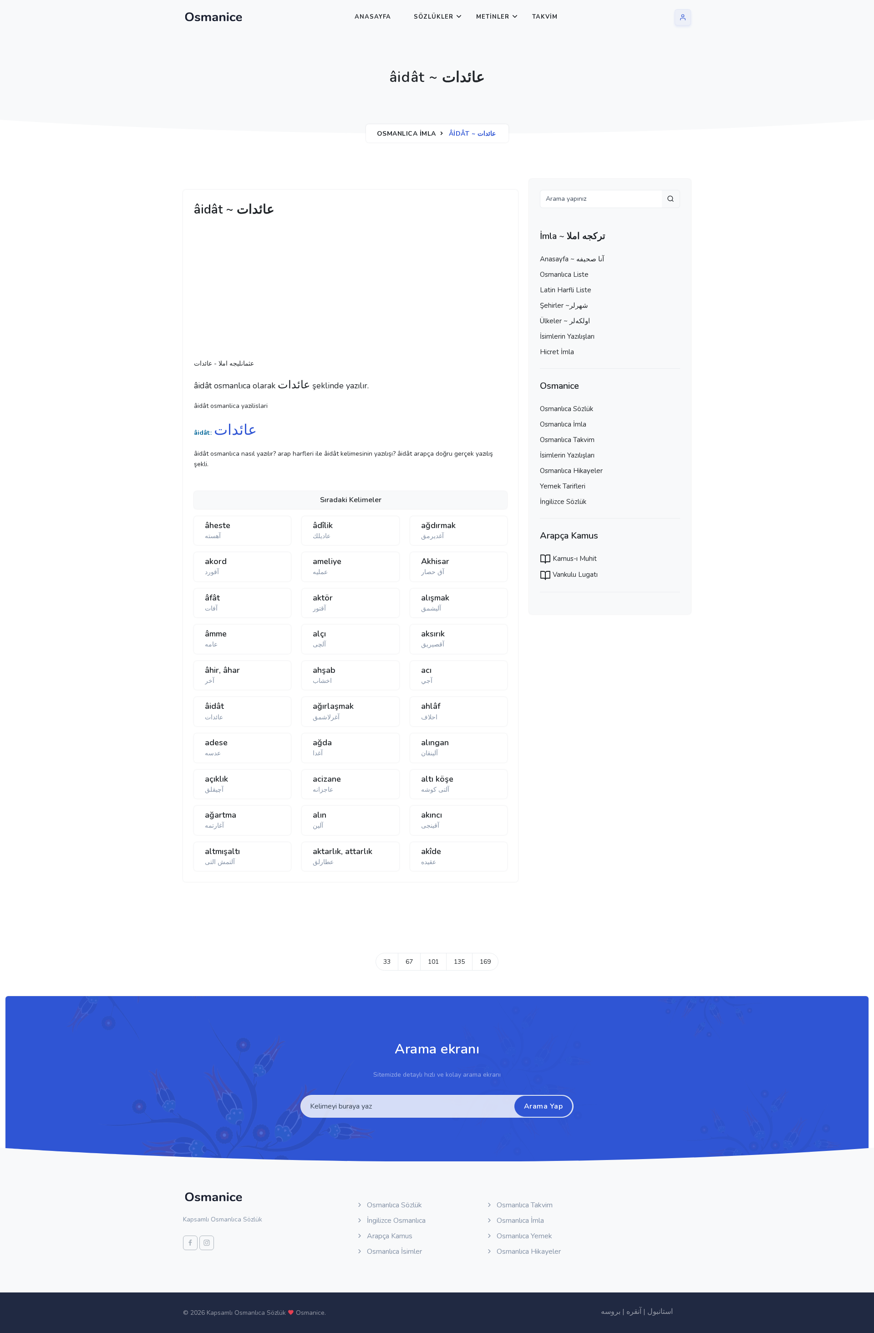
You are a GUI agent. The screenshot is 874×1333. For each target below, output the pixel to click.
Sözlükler (433, 17)
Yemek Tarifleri (562, 486)
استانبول (660, 1312)
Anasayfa (373, 17)
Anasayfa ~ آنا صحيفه (572, 259)
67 (409, 961)
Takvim (545, 17)
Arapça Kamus (388, 1236)
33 (387, 961)
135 (459, 961)
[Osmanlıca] (213, 17)
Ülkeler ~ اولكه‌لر (565, 321)
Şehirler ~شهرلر (564, 305)
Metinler (492, 17)
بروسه (610, 1312)
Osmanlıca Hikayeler (571, 470)
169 (485, 961)
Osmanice (310, 1312)
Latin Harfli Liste (565, 290)
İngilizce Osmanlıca (395, 1221)
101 (433, 961)
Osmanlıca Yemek (523, 1236)
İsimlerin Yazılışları (567, 336)
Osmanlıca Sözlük (566, 408)
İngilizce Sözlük (563, 501)
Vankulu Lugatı (574, 574)
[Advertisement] (335, 290)
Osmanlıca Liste (564, 274)
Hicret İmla (557, 351)
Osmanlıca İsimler (393, 1252)
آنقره (633, 1312)
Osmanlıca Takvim (567, 439)
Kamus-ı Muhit (574, 558)
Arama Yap (543, 1106)
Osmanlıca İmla (406, 133)
